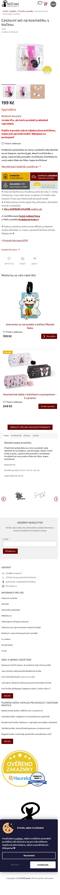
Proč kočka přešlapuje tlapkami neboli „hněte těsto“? (26, 688)
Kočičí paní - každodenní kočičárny (21, 581)
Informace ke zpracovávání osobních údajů (21, 627)
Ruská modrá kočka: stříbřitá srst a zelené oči (22, 710)
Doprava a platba (9, 598)
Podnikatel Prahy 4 (28, 219)
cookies (18, 838)
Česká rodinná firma (29, 216)
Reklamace (6, 615)
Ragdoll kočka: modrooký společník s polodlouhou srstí (26, 734)
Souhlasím (42, 864)
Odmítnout (15, 865)
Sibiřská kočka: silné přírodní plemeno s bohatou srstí (25, 728)
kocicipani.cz (11, 586)
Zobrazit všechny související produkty (30, 427)
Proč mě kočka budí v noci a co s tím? (18, 677)
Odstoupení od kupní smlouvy (15, 621)
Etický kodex (7, 645)
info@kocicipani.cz (14, 573)
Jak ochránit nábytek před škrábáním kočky (21, 671)
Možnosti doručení (11, 116)
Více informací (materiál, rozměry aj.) (19, 166)
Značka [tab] (35, 435)
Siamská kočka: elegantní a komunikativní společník (25, 716)
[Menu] (53, 4)
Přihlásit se (10, 551)
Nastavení (29, 855)
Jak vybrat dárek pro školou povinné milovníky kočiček (26, 683)
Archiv (7, 696)
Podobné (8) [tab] (16, 435)
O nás (4, 651)
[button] (56, 499)
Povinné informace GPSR (15, 240)
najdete (23, 209)
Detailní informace (9, 249)
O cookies (5, 639)
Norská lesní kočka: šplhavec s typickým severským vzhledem (29, 722)
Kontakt (5, 604)
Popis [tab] (6, 435)
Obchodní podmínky (10, 610)
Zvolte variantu (48, 406)
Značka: (9, 32)
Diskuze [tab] (27, 435)
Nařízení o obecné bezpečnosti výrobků (19, 633)
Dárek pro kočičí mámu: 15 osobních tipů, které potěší (26, 665)
